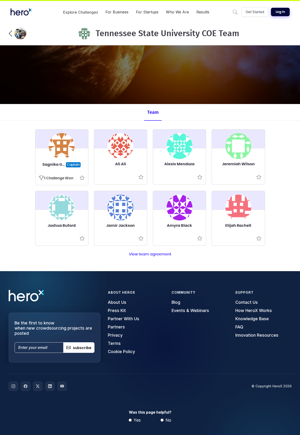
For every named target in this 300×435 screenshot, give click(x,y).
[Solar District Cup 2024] (17, 33)
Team (153, 112)
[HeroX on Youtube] (62, 386)
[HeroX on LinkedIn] (50, 386)
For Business (116, 12)
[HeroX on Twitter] (37, 386)
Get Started (255, 12)
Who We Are (177, 12)
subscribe (82, 347)
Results (202, 12)
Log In (280, 12)
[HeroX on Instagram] (13, 386)
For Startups (147, 12)
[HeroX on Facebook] (25, 386)
